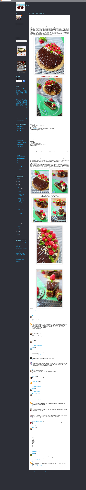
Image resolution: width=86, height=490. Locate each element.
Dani (33, 315)
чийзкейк (19, 117)
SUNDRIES (19, 171)
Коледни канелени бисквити (20, 243)
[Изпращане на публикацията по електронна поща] (42, 310)
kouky (33, 461)
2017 (18, 182)
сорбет (23, 118)
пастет (20, 111)
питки (22, 93)
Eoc (17, 160)
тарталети (18, 114)
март (19, 225)
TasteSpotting (19, 153)
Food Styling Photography (21, 142)
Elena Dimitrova (35, 322)
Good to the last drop (20, 150)
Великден (25, 98)
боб (26, 107)
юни (19, 220)
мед (20, 99)
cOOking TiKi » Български (21, 146)
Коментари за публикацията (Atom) (52, 474)
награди (19, 103)
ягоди (17, 103)
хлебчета (25, 108)
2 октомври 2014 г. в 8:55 (36, 451)
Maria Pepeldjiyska (35, 393)
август (19, 217)
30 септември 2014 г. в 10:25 (37, 354)
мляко (17, 109)
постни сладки (19, 98)
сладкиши (18, 91)
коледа (25, 93)
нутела (21, 113)
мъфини (17, 107)
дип (26, 106)
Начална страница (49, 471)
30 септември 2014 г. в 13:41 (37, 391)
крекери (17, 118)
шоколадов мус (23, 100)
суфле (20, 109)
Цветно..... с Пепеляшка (21, 132)
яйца (21, 97)
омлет (21, 120)
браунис (22, 103)
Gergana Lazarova (35, 381)
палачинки (17, 102)
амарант (19, 120)
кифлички (17, 113)
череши (23, 101)
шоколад (18, 90)
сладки (17, 94)
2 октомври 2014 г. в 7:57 (36, 425)
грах (26, 119)
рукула (17, 120)
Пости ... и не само (21, 57)
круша (22, 109)
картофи (25, 97)
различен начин (36, 22)
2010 (18, 234)
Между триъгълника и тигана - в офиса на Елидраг (21, 166)
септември (20, 193)
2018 (18, 181)
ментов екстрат (34, 128)
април (19, 223)
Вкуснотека (19, 148)
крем (26, 101)
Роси (33, 361)
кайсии (23, 110)
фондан (17, 117)
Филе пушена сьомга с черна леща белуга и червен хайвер (20, 254)
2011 (18, 232)
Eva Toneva (34, 376)
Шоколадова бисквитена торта (21, 242)
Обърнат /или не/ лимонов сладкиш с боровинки (21, 212)
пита (23, 111)
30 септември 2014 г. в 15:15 (37, 399)
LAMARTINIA (19, 169)
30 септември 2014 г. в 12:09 (37, 386)
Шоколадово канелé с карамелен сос (21, 249)
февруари (19, 226)
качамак (25, 117)
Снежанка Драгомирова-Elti (37, 421)
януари (19, 228)
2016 (18, 184)
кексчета (18, 100)
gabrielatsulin (34, 369)
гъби (20, 105)
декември (19, 188)
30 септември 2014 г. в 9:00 (36, 338)
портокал (17, 105)
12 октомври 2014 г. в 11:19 (37, 465)
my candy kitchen (20, 144)
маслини (17, 108)
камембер (23, 120)
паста (17, 111)
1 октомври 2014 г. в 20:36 (36, 419)
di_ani (33, 332)
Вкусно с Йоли (19, 130)
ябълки (26, 104)
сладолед (21, 104)
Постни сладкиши (22, 72)
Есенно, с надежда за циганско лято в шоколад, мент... (21, 196)
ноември (19, 190)
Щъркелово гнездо (20, 126)
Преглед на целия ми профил (24, 18)
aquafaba (22, 117)
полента (22, 108)
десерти (18, 88)
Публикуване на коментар (35, 467)
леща (20, 118)
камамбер (17, 119)
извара (21, 106)
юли (19, 219)
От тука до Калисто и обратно (21, 138)
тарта (20, 110)
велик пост (24, 99)
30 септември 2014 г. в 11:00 (37, 379)
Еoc (33, 414)
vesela (33, 347)
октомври (20, 191)
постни (21, 92)
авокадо (23, 105)
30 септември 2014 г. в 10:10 (37, 345)
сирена (21, 94)
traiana (33, 356)
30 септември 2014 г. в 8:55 (36, 329)
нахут (26, 110)
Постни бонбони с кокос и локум (21, 256)
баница (25, 109)
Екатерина (34, 401)
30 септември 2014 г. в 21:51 (37, 411)
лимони (21, 119)
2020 (18, 178)
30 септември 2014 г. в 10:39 (37, 366)
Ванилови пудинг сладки (20, 259)
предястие (24, 88)
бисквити (18, 97)
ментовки (50, 131)
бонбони (25, 102)
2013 (18, 229)
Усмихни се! (18, 261)
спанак (17, 104)
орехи (17, 99)
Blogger (50, 481)
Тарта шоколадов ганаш (20, 257)
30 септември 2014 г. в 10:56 (37, 374)
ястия (25, 95)
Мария (33, 453)
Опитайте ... (23, 4)
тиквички (17, 106)
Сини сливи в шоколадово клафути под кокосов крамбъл (20, 206)
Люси (33, 340)
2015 (18, 185)
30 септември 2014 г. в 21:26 (37, 405)
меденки (25, 113)
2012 (18, 231)
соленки (17, 110)
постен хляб (18, 101)
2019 (18, 180)
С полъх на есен (20, 209)
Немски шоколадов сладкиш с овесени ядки (21, 246)
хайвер (26, 118)
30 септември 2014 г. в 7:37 (36, 320)
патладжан (25, 112)
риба (20, 102)
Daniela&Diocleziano (20, 140)
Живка (33, 388)
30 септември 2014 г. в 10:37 (37, 359)
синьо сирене (22, 107)
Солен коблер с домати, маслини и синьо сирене (21, 200)
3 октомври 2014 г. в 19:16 (36, 459)
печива (25, 90)
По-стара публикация (65, 471)
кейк (24, 106)
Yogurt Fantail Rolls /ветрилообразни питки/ (20, 251)
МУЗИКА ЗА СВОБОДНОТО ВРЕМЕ (21, 156)
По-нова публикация (34, 471)
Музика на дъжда (21, 202)
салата (21, 95)
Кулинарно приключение (21, 158)
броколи (23, 119)
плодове (25, 103)
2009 (18, 235)
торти (23, 102)
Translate (23, 42)
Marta (33, 407)
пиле (19, 108)
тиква (26, 105)
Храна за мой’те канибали (21, 128)
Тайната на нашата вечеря (20, 163)
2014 (18, 187)
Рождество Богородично (20, 215)
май (19, 222)
